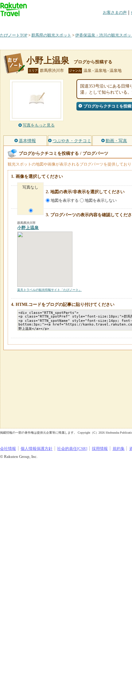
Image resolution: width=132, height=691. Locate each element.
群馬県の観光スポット (51, 35)
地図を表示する (65, 200)
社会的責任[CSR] (72, 448)
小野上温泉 (47, 60)
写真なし (30, 187)
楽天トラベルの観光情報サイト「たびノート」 (49, 289)
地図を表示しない (101, 200)
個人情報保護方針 (36, 448)
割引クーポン (97, 22)
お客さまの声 (115, 12)
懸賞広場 (72, 22)
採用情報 (100, 448)
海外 (46, 22)
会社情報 (8, 448)
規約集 (119, 448)
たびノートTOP (13, 35)
